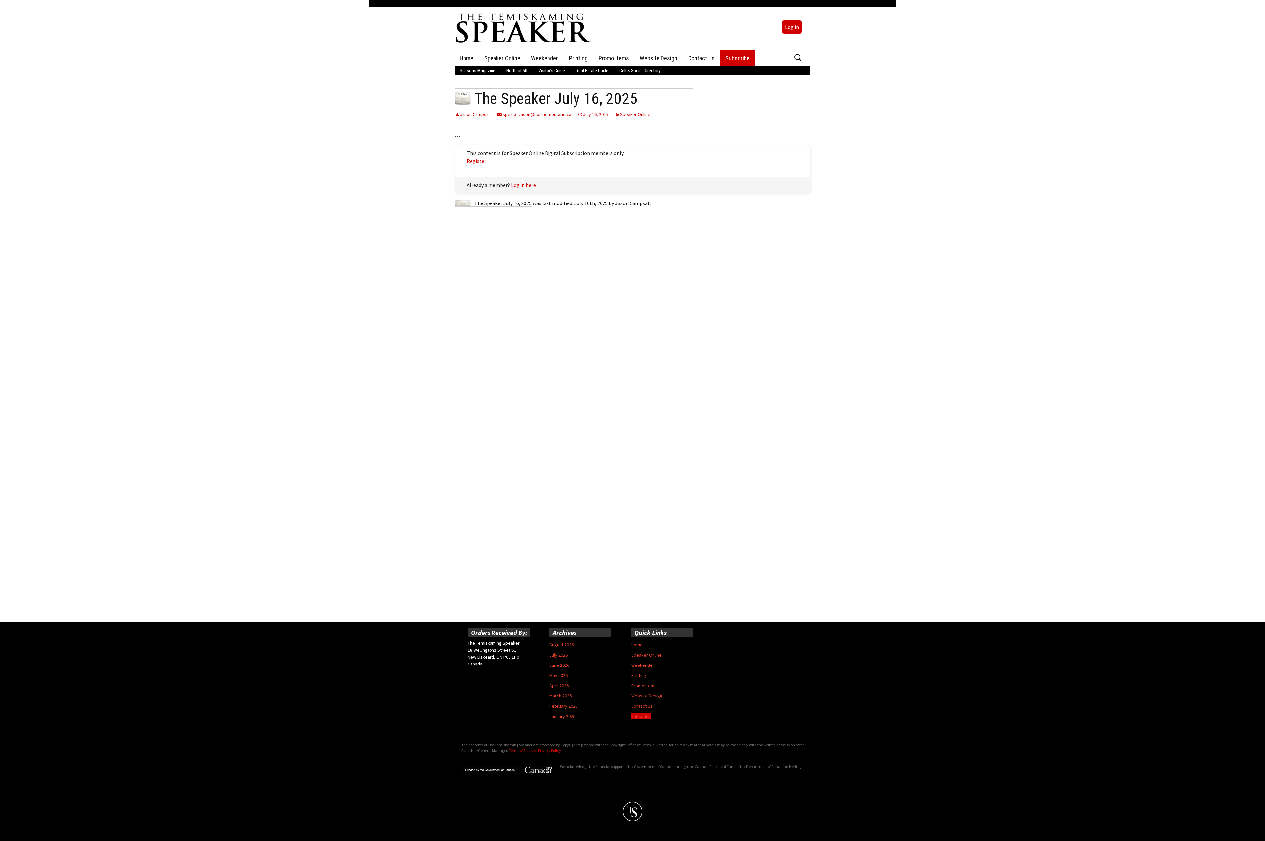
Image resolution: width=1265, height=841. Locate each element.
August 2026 (561, 645)
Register (476, 161)
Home (466, 58)
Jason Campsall (475, 114)
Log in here (523, 185)
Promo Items (614, 58)
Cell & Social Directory (640, 70)
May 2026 (558, 675)
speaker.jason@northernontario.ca (536, 114)
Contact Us (701, 58)
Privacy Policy (549, 750)
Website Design (658, 58)
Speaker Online (502, 58)
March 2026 (560, 696)
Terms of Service (522, 750)
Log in (792, 27)
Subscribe (737, 58)
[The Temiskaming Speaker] (524, 27)
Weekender (544, 58)
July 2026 (558, 655)
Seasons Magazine (477, 70)
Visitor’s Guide (551, 70)
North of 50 (516, 70)
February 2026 (563, 706)
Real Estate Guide (592, 70)
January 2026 (562, 716)
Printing (578, 58)
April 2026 (559, 686)
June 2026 (559, 665)
